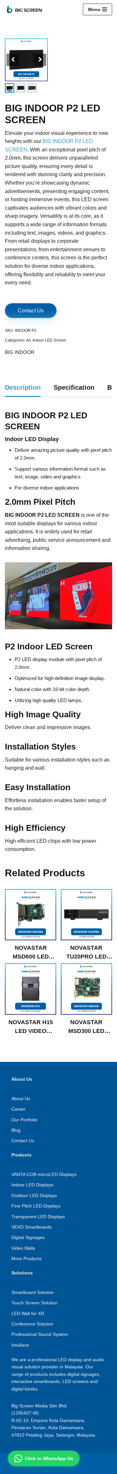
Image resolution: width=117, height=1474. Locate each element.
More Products (26, 1258)
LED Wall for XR (27, 1313)
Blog (15, 1130)
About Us (20, 1098)
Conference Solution (32, 1323)
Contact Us (22, 1140)
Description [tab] (23, 387)
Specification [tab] (74, 387)
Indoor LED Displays (32, 1184)
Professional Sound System (39, 1334)
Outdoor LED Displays (34, 1195)
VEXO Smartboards (31, 1227)
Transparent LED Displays (38, 1216)
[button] (40, 60)
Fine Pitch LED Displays (35, 1205)
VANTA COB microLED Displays (43, 1174)
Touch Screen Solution (34, 1302)
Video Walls (23, 1248)
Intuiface (20, 1345)
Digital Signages (28, 1237)
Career (18, 1109)
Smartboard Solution (32, 1292)
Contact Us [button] (31, 310)
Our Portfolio (24, 1119)
